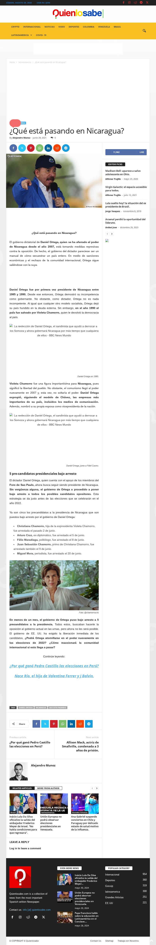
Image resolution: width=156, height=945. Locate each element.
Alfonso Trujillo (113, 178)
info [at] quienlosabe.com (37, 909)
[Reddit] (135, 3)
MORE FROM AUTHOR (48, 788)
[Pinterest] (31, 148)
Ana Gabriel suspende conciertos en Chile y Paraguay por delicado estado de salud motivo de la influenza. (85, 823)
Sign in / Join (43, 2)
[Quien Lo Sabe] (78, 14)
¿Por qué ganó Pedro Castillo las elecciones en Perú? (30, 744)
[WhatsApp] (39, 148)
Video (61, 26)
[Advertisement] (78, 49)
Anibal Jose (111, 227)
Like (142, 152)
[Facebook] (123, 3)
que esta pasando (57, 707)
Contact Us (95, 940)
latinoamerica (20, 35)
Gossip (109, 886)
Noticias (50, 26)
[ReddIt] (57, 148)
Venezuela (104, 26)
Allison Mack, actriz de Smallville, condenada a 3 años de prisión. (80, 746)
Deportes (74, 26)
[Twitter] (147, 3)
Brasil (117, 26)
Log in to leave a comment (25, 848)
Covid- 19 (41, 35)
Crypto (15, 26)
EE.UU (109, 903)
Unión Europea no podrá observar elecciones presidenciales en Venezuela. (51, 823)
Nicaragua (41, 707)
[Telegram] (141, 3)
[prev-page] (92, 788)
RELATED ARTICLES (22, 788)
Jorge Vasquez (112, 211)
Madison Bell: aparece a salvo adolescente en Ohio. (123, 172)
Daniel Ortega (26, 707)
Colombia (88, 26)
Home (12, 62)
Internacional (32, 26)
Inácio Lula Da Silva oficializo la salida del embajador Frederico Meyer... (86, 879)
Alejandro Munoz (21, 137)
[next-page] (97, 788)
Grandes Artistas (80, 812)
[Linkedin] (48, 148)
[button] (144, 31)
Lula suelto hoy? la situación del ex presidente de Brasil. (125, 204)
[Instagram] (129, 3)
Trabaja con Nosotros (128, 940)
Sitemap (109, 940)
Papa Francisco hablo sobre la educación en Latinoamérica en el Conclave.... (87, 917)
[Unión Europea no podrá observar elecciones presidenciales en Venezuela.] (54, 803)
